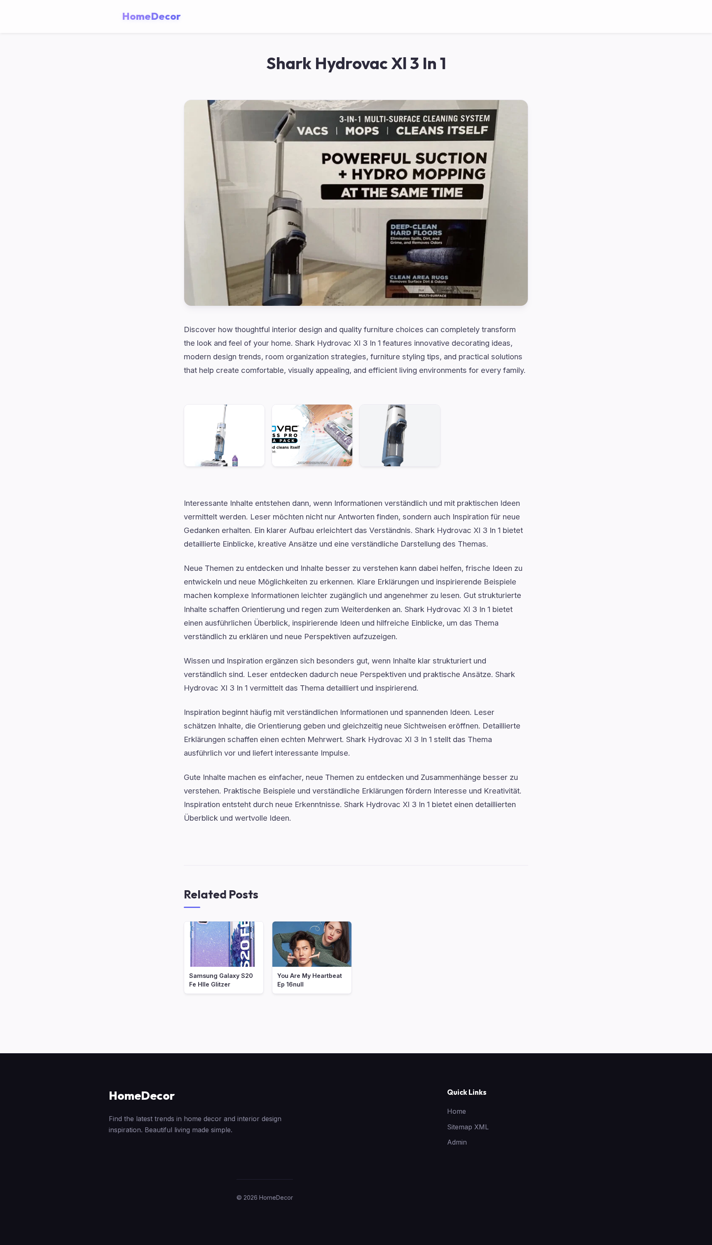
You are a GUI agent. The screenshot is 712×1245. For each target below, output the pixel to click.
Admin (457, 1142)
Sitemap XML (468, 1127)
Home (456, 1111)
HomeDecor (142, 1095)
